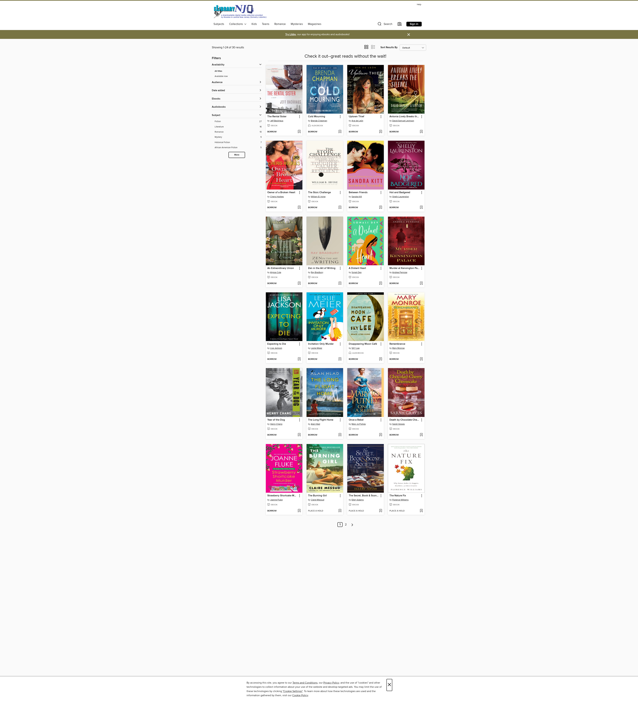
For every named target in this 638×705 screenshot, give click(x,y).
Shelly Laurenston (400, 196)
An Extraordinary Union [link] (280, 268)
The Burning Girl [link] (317, 495)
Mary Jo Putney (359, 424)
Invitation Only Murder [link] (321, 344)
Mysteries (297, 24)
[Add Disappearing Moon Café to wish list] (380, 359)
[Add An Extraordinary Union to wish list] (299, 283)
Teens (265, 24)
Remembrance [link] (397, 344)
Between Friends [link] (358, 192)
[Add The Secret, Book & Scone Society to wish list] (380, 511)
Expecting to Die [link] (276, 344)
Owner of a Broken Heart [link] (281, 192)
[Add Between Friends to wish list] (380, 207)
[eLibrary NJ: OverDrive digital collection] (240, 11)
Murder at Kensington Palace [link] (404, 268)
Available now (221, 76)
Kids (254, 24)
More (236, 154)
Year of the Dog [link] (276, 419)
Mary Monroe (398, 348)
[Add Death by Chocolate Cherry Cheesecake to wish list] (421, 435)
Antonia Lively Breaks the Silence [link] (404, 116)
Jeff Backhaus (276, 120)
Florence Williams (400, 500)
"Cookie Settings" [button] (293, 691)
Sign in (414, 24)
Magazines (314, 24)
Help (419, 4)
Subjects (218, 24)
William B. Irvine (318, 196)
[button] (384, 24)
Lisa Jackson (276, 348)
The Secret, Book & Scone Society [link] (364, 495)
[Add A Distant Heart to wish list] (380, 283)
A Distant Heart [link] (357, 268)
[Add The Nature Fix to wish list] (421, 511)
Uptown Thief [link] (356, 116)
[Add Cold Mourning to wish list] (340, 132)
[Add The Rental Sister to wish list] (299, 132)
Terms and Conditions (305, 682)
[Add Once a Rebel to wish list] (380, 435)
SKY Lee (356, 348)
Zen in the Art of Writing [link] (321, 268)
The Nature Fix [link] (397, 495)
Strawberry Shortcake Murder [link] (282, 495)
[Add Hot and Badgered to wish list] (421, 207)
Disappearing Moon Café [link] (363, 344)
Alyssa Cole (275, 272)
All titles (218, 71)
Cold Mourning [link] (316, 116)
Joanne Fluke (276, 500)
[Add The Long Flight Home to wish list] (340, 435)
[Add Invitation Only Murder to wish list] (340, 359)
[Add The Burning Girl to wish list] (340, 511)
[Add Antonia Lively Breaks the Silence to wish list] (421, 132)
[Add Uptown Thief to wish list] (380, 132)
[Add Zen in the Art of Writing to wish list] (340, 283)
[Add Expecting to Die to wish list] (299, 359)
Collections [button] (236, 24)
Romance (280, 24)
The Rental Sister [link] (276, 116)
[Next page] (352, 525)
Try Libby (290, 34)
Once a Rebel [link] (356, 419)
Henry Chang (276, 424)
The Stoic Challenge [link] (319, 192)
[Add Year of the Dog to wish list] (299, 435)
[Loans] (400, 24)
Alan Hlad (315, 424)
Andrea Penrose (399, 272)
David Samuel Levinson (403, 120)
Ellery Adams (358, 500)
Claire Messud (317, 500)
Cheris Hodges (277, 196)
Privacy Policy (331, 682)
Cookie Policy (300, 695)
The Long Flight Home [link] (320, 419)
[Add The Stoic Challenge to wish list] (340, 207)
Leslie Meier (316, 348)
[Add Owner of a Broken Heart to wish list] (299, 207)
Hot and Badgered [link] (399, 192)
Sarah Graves (398, 424)
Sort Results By (389, 47)
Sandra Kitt (357, 196)
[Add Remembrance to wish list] (421, 359)
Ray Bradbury (317, 272)
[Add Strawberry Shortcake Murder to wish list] (299, 511)
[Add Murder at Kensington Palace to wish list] (421, 283)
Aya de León (357, 120)
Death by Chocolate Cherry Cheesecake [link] (404, 419)
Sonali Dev (357, 272)
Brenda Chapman (319, 120)
